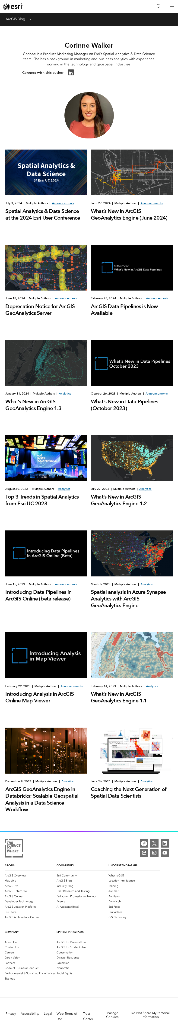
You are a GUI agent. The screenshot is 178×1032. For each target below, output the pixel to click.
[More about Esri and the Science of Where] (14, 849)
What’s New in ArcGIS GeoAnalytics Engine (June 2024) (129, 214)
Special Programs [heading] (70, 932)
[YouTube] (165, 853)
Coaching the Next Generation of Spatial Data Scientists (128, 792)
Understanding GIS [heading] (122, 865)
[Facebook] (144, 843)
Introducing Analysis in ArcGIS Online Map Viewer (39, 697)
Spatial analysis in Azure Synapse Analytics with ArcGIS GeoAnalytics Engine (128, 599)
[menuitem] (31, 875)
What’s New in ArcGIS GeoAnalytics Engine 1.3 (33, 404)
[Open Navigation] (172, 6)
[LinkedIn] (165, 843)
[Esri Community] (144, 853)
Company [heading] (12, 932)
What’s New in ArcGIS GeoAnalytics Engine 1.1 (119, 697)
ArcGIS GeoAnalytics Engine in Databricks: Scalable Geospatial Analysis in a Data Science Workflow (41, 799)
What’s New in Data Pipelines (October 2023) (124, 404)
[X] (154, 843)
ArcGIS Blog (15, 19)
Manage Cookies (112, 1015)
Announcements (63, 203)
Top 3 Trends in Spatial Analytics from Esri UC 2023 (42, 500)
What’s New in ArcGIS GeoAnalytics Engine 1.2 (119, 500)
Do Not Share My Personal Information (150, 1015)
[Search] (159, 6)
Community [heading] (65, 865)
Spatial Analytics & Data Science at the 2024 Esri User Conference (42, 214)
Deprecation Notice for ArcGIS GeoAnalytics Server (40, 309)
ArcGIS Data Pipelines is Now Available (124, 309)
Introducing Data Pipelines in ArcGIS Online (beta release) (38, 595)
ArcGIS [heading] (10, 865)
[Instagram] (154, 853)
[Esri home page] (13, 6)
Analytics (65, 393)
